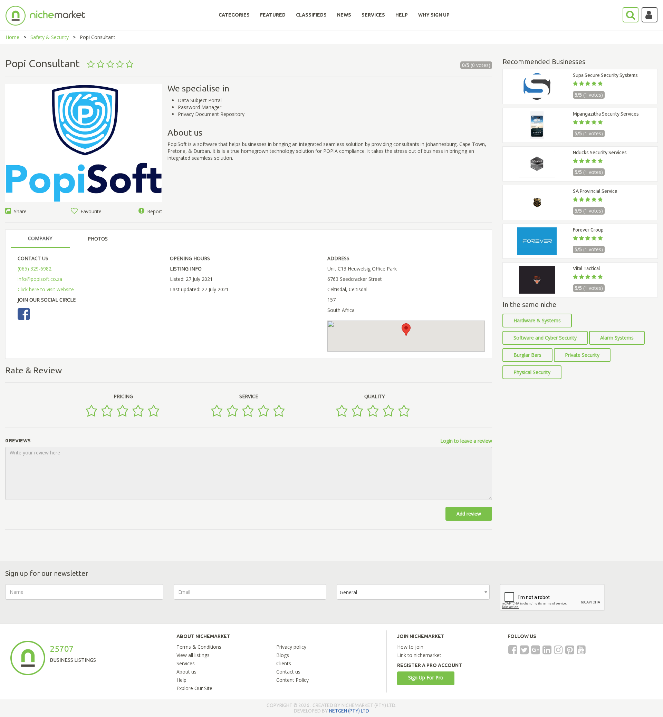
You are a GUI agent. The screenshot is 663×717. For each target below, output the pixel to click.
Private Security (582, 355)
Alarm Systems (617, 337)
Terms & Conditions (198, 647)
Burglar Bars (527, 355)
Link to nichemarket (419, 655)
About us (186, 671)
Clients (283, 663)
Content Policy (292, 680)
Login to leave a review (466, 441)
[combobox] (413, 592)
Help (181, 680)
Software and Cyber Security (545, 337)
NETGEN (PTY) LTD (349, 711)
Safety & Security (49, 37)
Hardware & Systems (537, 320)
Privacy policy (291, 647)
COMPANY (40, 238)
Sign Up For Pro (425, 677)
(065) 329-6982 (34, 268)
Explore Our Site (194, 688)
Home (12, 37)
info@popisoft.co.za (40, 279)
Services (185, 663)
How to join (410, 647)
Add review (469, 513)
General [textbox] (348, 592)
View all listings (193, 655)
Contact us (288, 671)
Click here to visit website (46, 289)
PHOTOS (98, 238)
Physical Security (531, 372)
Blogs (282, 655)
